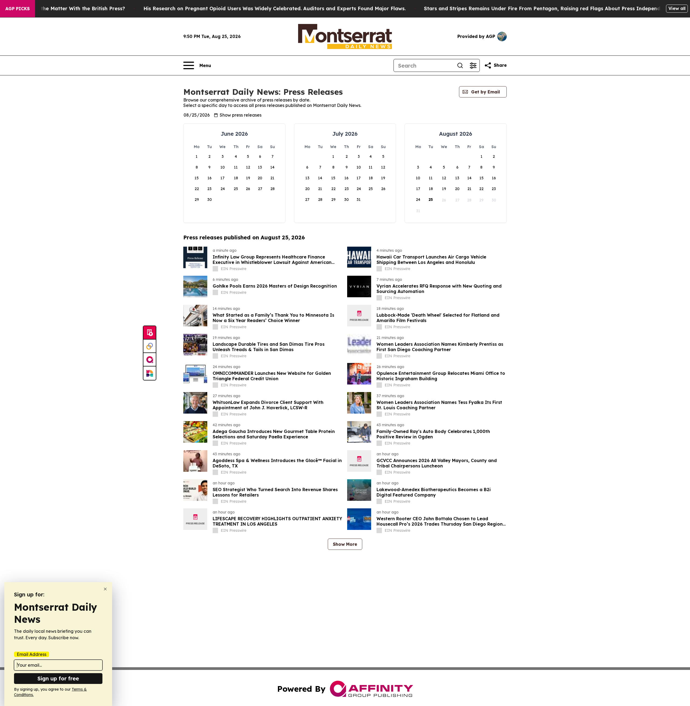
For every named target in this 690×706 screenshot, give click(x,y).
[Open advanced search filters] (473, 65)
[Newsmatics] (149, 373)
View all (676, 8)
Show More (345, 544)
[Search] (460, 65)
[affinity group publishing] (149, 359)
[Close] (105, 589)
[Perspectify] (149, 346)
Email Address (31, 654)
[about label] (215, 268)
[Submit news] (149, 333)
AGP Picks (17, 8)
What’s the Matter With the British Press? (73, 8)
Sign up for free (58, 678)
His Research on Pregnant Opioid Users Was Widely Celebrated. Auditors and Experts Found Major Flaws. (274, 8)
